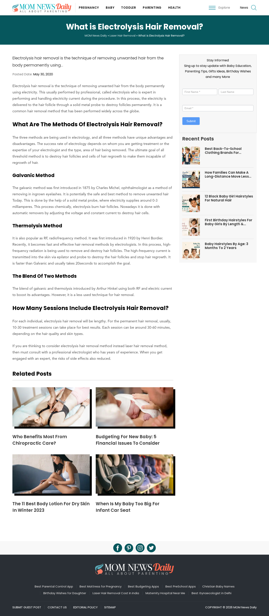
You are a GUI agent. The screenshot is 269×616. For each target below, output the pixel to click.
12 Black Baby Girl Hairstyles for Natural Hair (229, 198)
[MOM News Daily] (43, 7)
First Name (190, 85)
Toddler (128, 8)
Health (174, 8)
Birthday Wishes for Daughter (64, 593)
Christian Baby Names (218, 586)
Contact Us (57, 607)
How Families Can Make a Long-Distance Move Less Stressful (227, 175)
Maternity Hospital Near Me (165, 593)
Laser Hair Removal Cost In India (116, 593)
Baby (110, 8)
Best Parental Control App (54, 586)
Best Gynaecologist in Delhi (211, 593)
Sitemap (110, 607)
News (244, 7)
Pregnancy (89, 8)
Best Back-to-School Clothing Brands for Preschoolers (223, 151)
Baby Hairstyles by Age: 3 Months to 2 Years (226, 246)
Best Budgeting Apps (143, 586)
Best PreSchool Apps (180, 586)
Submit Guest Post (26, 607)
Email (187, 101)
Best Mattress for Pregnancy (101, 586)
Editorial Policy (85, 607)
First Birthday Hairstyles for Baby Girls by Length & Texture (228, 222)
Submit (191, 121)
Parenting (152, 8)
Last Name (226, 85)
